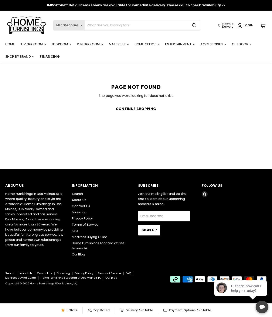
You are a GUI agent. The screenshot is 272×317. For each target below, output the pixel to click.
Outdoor (240, 44)
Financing (50, 56)
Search (77, 193)
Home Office (146, 44)
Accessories (212, 44)
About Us (79, 200)
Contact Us (81, 206)
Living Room (32, 44)
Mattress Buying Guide (89, 237)
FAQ (75, 230)
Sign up (149, 229)
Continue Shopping (136, 108)
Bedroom (60, 44)
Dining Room (89, 44)
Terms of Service (85, 224)
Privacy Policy (82, 218)
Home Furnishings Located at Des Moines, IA (71, 278)
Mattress (117, 44)
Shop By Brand (18, 56)
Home (10, 44)
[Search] (194, 25)
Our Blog (78, 254)
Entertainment (178, 44)
